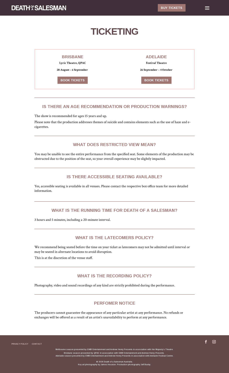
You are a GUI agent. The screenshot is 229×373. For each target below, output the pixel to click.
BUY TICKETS (171, 8)
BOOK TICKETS (73, 80)
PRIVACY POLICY (20, 344)
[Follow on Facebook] (206, 341)
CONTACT (37, 344)
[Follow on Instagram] (214, 341)
